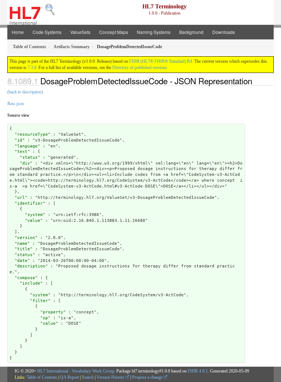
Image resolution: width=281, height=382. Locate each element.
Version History (111, 377)
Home (18, 32)
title (23, 249)
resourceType (32, 134)
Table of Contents (42, 377)
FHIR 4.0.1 (198, 371)
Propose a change (148, 377)
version (26, 237)
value (33, 220)
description (31, 266)
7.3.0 (31, 67)
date (22, 260)
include (31, 283)
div (26, 163)
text (22, 151)
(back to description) (25, 91)
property (53, 312)
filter (40, 300)
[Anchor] (256, 81)
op (45, 318)
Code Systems (47, 32)
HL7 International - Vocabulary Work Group (75, 371)
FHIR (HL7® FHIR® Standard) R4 (160, 61)
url (21, 197)
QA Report (69, 377)
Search (88, 377)
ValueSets (80, 32)
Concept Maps (113, 32)
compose (26, 277)
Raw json (15, 103)
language (27, 146)
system (35, 214)
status (30, 157)
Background (191, 32)
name (22, 243)
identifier (30, 203)
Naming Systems (154, 32)
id (19, 140)
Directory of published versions (139, 67)
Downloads (223, 32)
